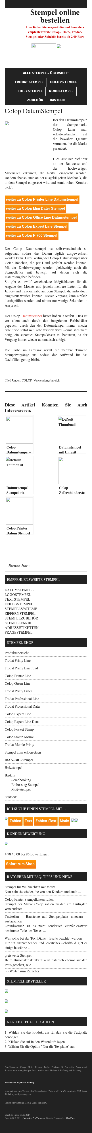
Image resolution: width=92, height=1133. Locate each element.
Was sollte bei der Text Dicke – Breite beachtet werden (43, 938)
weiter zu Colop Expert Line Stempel (36, 226)
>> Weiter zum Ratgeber (22, 971)
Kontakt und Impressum (15, 1082)
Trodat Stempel (29, 82)
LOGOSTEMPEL (18, 594)
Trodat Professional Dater (22, 706)
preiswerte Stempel (18, 955)
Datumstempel (31, 315)
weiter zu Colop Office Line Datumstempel (41, 217)
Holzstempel (30, 91)
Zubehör (35, 100)
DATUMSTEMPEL (19, 589)
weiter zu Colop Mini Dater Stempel (35, 208)
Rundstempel (61, 91)
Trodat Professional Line (22, 698)
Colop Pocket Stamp (19, 729)
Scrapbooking (21, 779)
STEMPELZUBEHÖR (21, 618)
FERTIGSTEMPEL (19, 603)
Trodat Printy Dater (18, 691)
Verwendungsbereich (46, 380)
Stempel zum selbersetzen (23, 752)
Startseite (11, 796)
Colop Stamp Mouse (19, 736)
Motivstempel (21, 789)
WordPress (70, 1118)
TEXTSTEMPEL (17, 599)
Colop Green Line (17, 683)
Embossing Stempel (25, 784)
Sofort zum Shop (20, 864)
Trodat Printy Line (18, 660)
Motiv (64, 821)
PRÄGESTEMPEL (19, 632)
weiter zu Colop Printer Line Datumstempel (42, 199)
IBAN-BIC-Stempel (19, 759)
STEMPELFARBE (18, 622)
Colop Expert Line (18, 713)
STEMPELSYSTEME (21, 608)
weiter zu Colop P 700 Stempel (31, 235)
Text (28, 821)
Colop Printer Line (18, 675)
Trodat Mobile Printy (19, 744)
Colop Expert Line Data (22, 721)
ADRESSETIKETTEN (22, 627)
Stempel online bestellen (55, 15)
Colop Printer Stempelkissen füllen (29, 899)
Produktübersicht (17, 652)
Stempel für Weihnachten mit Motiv (30, 886)
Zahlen (15, 821)
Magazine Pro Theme (32, 1118)
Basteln (57, 100)
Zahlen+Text (46, 821)
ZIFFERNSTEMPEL (20, 613)
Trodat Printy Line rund (21, 668)
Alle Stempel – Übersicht (46, 73)
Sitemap (30, 1082)
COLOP (27, 380)
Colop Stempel (63, 82)
